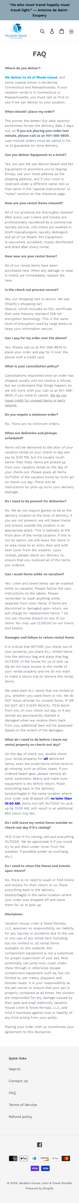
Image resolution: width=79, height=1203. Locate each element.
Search (15, 1069)
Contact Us (18, 1081)
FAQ (12, 1093)
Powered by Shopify (39, 1188)
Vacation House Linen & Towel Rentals (45, 1183)
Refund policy (20, 1117)
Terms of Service (23, 1105)
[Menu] (71, 31)
